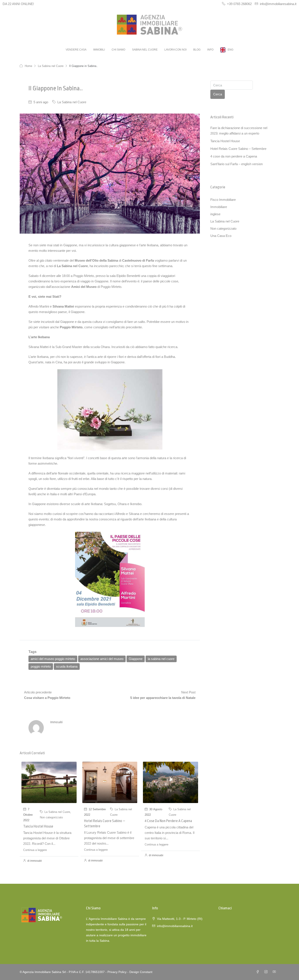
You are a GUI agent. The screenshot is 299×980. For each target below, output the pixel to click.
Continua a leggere (35, 850)
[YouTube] (275, 972)
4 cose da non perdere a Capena (168, 821)
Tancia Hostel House (38, 826)
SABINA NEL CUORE (145, 49)
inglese (215, 214)
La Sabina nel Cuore (50, 66)
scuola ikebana (66, 666)
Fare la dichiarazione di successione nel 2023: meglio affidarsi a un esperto (238, 130)
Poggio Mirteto (71, 327)
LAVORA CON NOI (175, 49)
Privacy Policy (117, 972)
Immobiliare (218, 207)
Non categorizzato (51, 817)
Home (28, 66)
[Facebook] (258, 972)
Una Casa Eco (220, 236)
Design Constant (140, 972)
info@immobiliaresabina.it (175, 926)
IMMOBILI (99, 49)
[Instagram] (266, 972)
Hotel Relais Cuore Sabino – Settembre (238, 148)
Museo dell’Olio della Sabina (96, 260)
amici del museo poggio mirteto (53, 659)
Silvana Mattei (63, 306)
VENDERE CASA (76, 49)
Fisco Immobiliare (223, 199)
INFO (210, 49)
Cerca (217, 94)
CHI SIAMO (118, 49)
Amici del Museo (84, 287)
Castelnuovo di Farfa (138, 260)
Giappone (135, 659)
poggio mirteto (41, 666)
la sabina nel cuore (161, 659)
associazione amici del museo (101, 659)
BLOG (197, 49)
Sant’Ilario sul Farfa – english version (236, 164)
